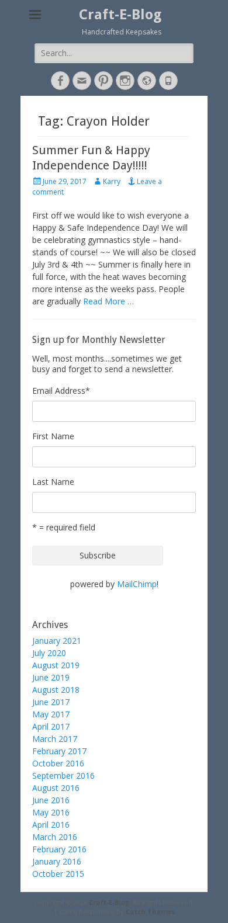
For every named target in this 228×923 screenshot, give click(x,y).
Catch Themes (150, 911)
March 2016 (54, 836)
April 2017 (51, 726)
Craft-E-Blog (120, 14)
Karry (111, 181)
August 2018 (56, 689)
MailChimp (137, 583)
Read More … (108, 301)
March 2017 (54, 738)
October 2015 (58, 873)
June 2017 (51, 701)
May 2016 (51, 812)
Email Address (61, 390)
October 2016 (58, 763)
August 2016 (56, 787)
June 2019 (51, 677)
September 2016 (63, 775)
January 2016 (56, 861)
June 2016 (51, 800)
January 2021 (56, 640)
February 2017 (59, 751)
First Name (53, 436)
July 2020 (49, 652)
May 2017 (51, 714)
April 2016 (51, 824)
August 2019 (56, 665)
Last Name (53, 481)
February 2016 (59, 849)
